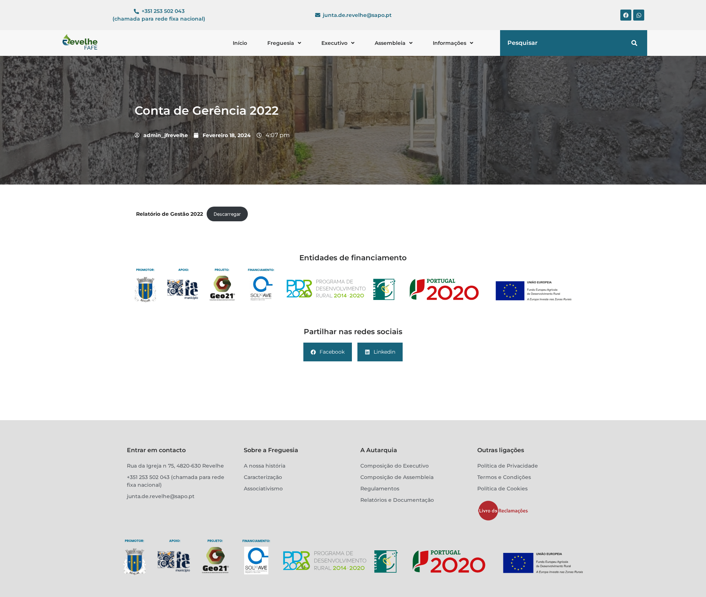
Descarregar (227, 214)
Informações (449, 43)
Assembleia (390, 43)
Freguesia (280, 43)
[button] (284, 43)
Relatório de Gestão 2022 (169, 214)
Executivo (334, 43)
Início (240, 43)
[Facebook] (625, 15)
